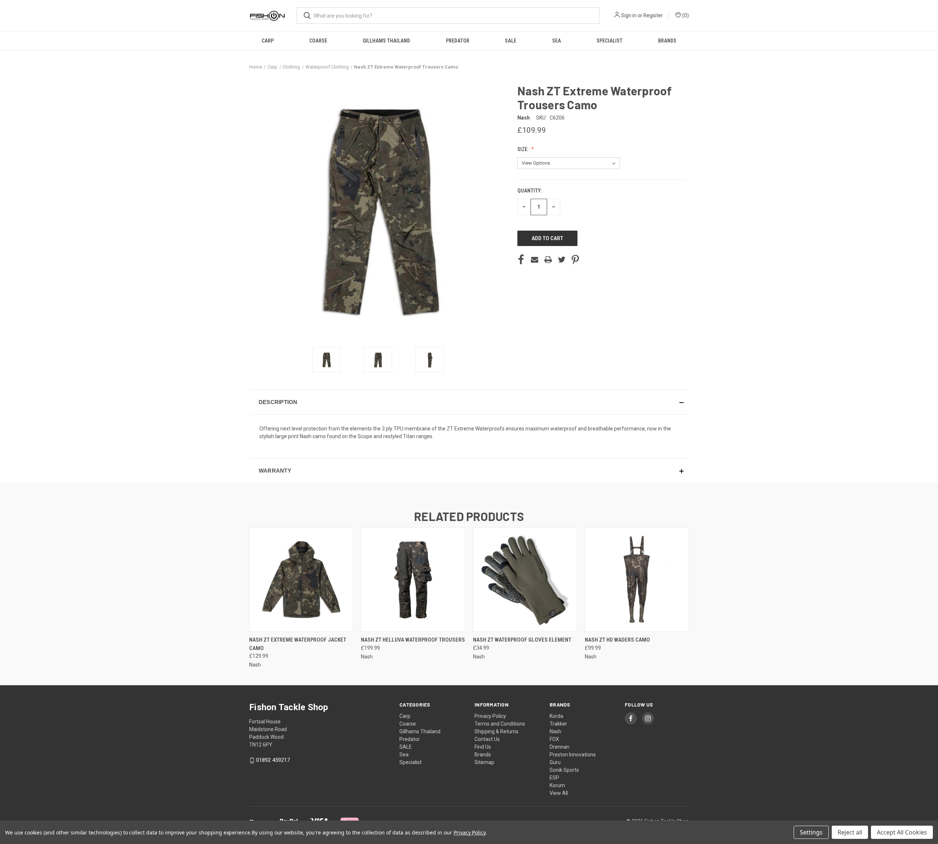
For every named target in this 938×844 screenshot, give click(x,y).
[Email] (534, 259)
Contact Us (487, 739)
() (685, 15)
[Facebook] (521, 259)
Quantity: (529, 191)
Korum (557, 785)
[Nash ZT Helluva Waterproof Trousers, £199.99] (413, 579)
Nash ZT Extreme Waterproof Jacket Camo (297, 644)
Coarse (318, 41)
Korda (556, 716)
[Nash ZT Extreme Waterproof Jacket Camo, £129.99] (301, 579)
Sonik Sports (564, 770)
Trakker (558, 724)
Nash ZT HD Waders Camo (617, 639)
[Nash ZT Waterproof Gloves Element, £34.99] (525, 579)
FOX (554, 739)
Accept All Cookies (902, 832)
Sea (556, 41)
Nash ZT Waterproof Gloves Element (522, 639)
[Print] (548, 259)
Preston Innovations (573, 754)
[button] (469, 402)
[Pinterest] (575, 259)
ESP (554, 778)
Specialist (610, 41)
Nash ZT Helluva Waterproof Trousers (413, 639)
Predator (457, 41)
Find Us (482, 747)
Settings (811, 832)
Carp (268, 41)
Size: (523, 149)
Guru (555, 762)
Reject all (850, 832)
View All (559, 793)
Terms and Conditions (499, 724)
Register (653, 15)
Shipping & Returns (496, 731)
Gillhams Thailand (386, 41)
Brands (667, 41)
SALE (510, 41)
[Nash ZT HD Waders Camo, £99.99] (636, 579)
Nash (555, 731)
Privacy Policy (490, 716)
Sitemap (484, 762)
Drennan (559, 747)
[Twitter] (561, 259)
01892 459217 (273, 760)
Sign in (628, 15)
